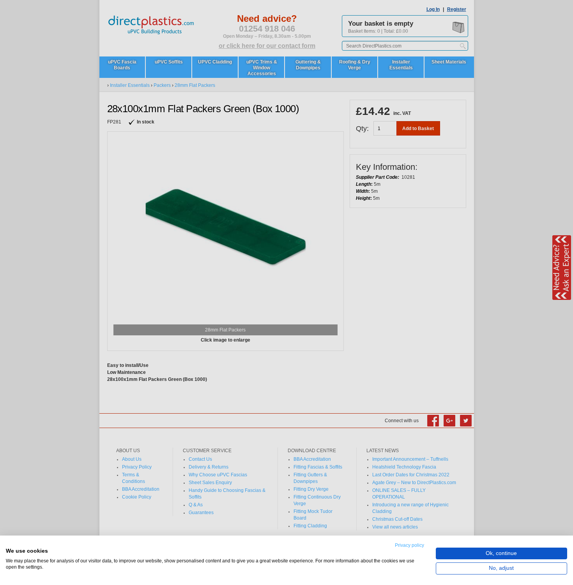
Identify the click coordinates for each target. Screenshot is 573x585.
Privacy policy (409, 545)
